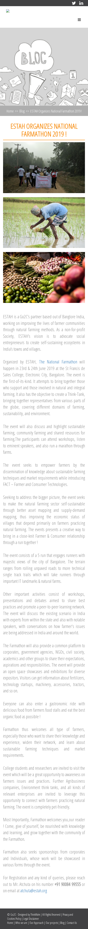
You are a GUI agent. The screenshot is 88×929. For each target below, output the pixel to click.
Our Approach (36, 923)
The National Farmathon (58, 362)
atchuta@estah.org (33, 890)
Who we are (21, 923)
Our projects (52, 923)
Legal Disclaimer (31, 919)
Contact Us (72, 923)
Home (10, 111)
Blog (22, 111)
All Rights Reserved (51, 914)
